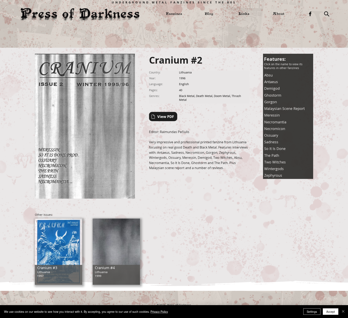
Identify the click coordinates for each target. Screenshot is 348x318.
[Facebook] (310, 14)
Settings (312, 312)
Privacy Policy (159, 312)
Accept (330, 312)
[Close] (343, 311)
